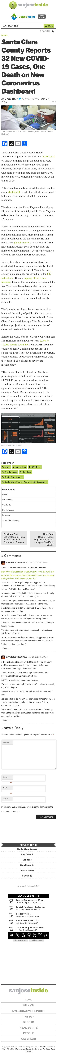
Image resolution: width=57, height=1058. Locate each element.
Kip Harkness (11, 472)
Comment (6, 742)
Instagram (29, 1051)
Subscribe (38, 1049)
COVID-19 (49, 156)
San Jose (27, 472)
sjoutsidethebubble (16, 562)
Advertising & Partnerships (16, 1049)
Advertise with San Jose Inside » (28, 886)
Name (7, 777)
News (4, 35)
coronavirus (20, 467)
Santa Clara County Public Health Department (26, 482)
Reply (8, 648)
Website (5, 798)
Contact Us (30, 1049)
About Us (43, 1047)
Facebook (46, 1049)
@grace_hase (29, 98)
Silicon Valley (27, 870)
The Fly (28, 1016)
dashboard (14, 192)
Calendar (28, 1038)
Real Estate (29, 1027)
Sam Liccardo (27, 865)
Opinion (28, 1005)
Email (7, 788)
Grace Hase (11, 98)
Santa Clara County (14, 477)
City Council (27, 854)
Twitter (53, 1049)
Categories (11, 25)
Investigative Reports (28, 1011)
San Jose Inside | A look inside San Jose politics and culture (28, 991)
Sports (28, 1022)
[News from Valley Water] (29, 16)
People (28, 1033)
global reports (21, 242)
